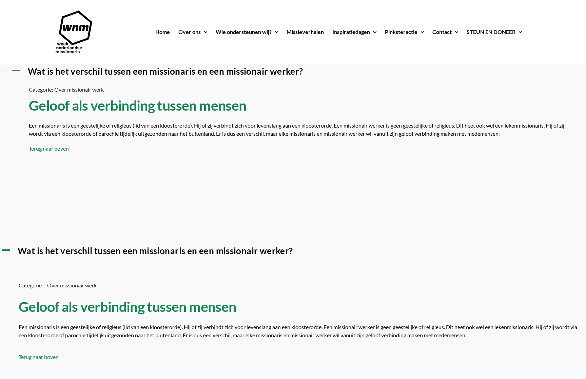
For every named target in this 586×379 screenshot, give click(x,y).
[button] (293, 71)
